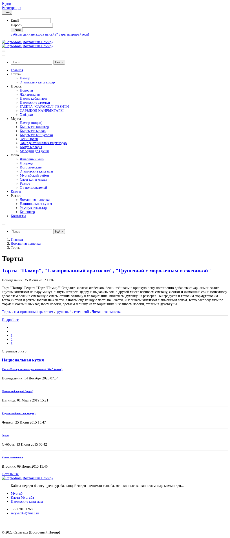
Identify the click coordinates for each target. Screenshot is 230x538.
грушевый (63, 312)
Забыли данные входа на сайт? (34, 34)
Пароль (16, 25)
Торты (6, 312)
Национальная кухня (23, 360)
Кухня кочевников (12, 457)
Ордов (5, 435)
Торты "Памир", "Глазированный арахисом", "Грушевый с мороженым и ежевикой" (106, 270)
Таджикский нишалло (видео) (18, 413)
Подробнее (10, 320)
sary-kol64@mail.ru (25, 513)
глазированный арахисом (33, 312)
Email (15, 20)
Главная (17, 239)
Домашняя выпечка (26, 243)
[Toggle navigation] (3, 51)
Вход (7, 12)
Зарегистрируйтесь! (74, 34)
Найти (59, 62)
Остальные (10, 474)
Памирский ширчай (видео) (17, 391)
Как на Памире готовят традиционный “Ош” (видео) (32, 369)
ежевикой (81, 312)
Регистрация (11, 8)
